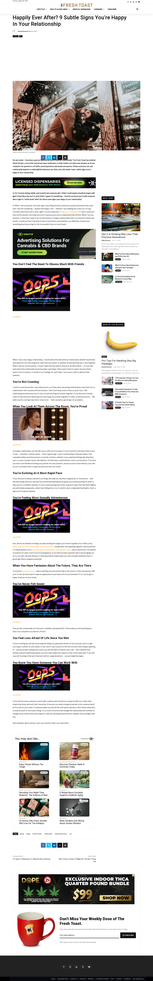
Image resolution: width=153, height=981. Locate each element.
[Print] (65, 157)
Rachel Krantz (23, 31)
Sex (21, 36)
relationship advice (61, 834)
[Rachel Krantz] (14, 31)
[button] (137, 9)
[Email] (59, 157)
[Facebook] (43, 157)
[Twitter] (48, 157)
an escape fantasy (29, 571)
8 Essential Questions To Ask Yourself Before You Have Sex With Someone (126, 391)
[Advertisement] (76, 59)
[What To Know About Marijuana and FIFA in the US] (107, 257)
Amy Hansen (106, 240)
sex (70, 834)
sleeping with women (63, 550)
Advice (104, 356)
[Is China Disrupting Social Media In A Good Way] (107, 279)
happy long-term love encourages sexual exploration (34, 546)
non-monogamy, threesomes (43, 550)
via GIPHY (17, 317)
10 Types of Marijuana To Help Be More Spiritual (31, 859)
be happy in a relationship (69, 212)
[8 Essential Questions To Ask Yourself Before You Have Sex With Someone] (107, 392)
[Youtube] (89, 966)
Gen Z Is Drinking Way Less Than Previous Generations (120, 236)
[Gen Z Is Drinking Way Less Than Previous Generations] (121, 217)
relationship (48, 834)
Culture (15, 36)
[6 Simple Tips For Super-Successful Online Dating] (107, 405)
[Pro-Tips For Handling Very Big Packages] (121, 344)
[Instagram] (70, 966)
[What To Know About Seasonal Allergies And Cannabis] (107, 268)
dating (22, 834)
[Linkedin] (54, 157)
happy (28, 834)
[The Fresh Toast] (76, 5)
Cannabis (105, 230)
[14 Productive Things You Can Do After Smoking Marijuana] (107, 381)
